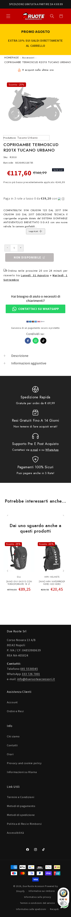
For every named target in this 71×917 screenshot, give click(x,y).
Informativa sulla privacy (37, 897)
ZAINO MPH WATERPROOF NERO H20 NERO (52, 583)
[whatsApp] (36, 341)
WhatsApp (52, 450)
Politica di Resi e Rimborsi (24, 824)
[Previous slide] (7, 570)
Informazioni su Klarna (22, 772)
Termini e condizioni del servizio (37, 903)
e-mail (34, 450)
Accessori (28, 57)
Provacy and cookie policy (24, 763)
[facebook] (28, 341)
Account (12, 702)
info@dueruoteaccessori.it (36, 679)
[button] (8, 16)
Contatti (12, 745)
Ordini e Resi (15, 711)
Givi (19, 576)
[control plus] (21, 248)
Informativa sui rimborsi (42, 891)
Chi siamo (13, 736)
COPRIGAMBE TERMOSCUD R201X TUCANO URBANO (37, 62)
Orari (10, 754)
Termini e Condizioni (20, 797)
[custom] (43, 341)
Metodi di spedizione (21, 815)
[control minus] (7, 248)
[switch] (63, 903)
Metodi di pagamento (21, 806)
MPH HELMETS (51, 576)
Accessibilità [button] (15, 833)
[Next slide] (63, 570)
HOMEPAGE (11, 57)
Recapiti (54, 909)
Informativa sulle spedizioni (31, 909)
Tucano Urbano (27, 138)
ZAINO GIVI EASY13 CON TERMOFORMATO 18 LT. (19, 583)
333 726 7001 (31, 674)
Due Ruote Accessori (33, 886)
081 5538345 (29, 669)
